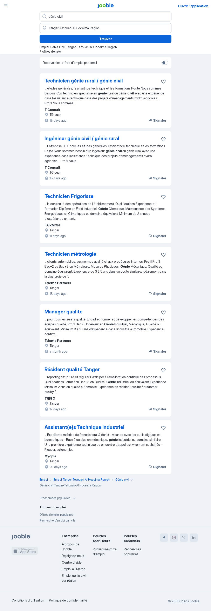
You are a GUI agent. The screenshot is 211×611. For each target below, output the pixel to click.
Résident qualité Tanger (72, 369)
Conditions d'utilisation (28, 600)
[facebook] (164, 537)
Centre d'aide (72, 562)
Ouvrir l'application (193, 6)
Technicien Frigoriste (69, 196)
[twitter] (184, 537)
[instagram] (174, 537)
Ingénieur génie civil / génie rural (82, 138)
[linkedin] (194, 537)
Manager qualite (64, 312)
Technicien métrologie (70, 254)
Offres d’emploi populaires (56, 514)
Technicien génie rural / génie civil (84, 81)
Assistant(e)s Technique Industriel (84, 427)
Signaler (159, 120)
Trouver (105, 39)
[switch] (165, 63)
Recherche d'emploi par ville (57, 520)
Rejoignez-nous (73, 556)
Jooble (194, 601)
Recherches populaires (55, 498)
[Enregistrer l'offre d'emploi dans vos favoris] (163, 81)
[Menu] (6, 6)
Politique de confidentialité (68, 600)
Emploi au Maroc (73, 569)
